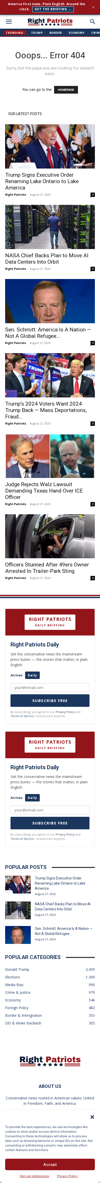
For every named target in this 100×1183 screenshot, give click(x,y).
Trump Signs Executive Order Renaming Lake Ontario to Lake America (42, 181)
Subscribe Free (50, 700)
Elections (12, 977)
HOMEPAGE (66, 90)
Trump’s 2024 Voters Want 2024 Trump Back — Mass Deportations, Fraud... (46, 410)
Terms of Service (22, 716)
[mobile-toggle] (9, 22)
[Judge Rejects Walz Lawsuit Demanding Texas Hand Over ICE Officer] (50, 456)
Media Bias (14, 984)
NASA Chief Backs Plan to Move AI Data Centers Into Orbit (46, 258)
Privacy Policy (67, 1176)
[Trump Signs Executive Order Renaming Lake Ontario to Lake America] (50, 146)
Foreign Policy (16, 1007)
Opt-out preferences (34, 1176)
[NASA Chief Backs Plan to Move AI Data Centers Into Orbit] (50, 227)
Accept (50, 1164)
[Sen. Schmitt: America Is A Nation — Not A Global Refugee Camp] (50, 301)
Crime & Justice (18, 992)
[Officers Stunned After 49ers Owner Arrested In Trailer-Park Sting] (50, 536)
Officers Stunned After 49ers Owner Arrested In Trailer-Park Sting (47, 568)
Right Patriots (15, 194)
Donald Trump (17, 969)
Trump (37, 33)
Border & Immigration (23, 1015)
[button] (92, 1117)
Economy (77, 33)
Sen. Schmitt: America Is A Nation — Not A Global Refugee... (48, 333)
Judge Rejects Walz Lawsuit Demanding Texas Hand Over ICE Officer (44, 490)
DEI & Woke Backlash (23, 1023)
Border (55, 33)
